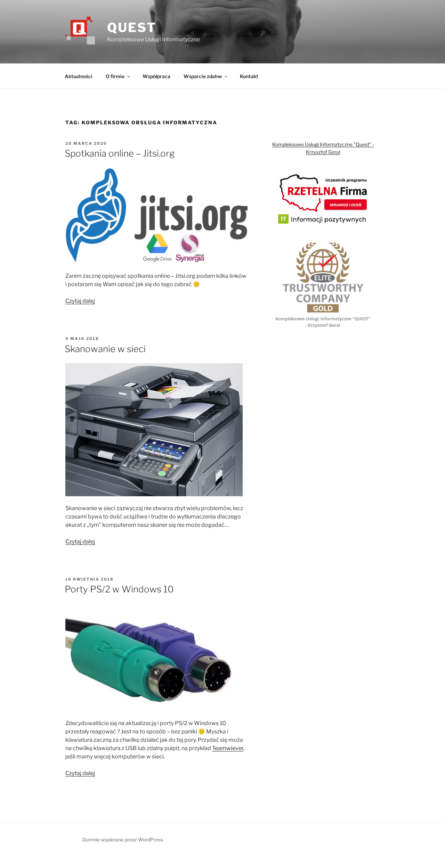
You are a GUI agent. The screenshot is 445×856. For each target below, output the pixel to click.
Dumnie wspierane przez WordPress (122, 839)
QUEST (131, 27)
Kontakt (249, 76)
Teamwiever (227, 748)
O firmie (115, 76)
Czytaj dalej (80, 301)
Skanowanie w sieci (105, 348)
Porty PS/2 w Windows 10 (119, 589)
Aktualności (78, 76)
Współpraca (156, 76)
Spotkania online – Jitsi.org (120, 153)
